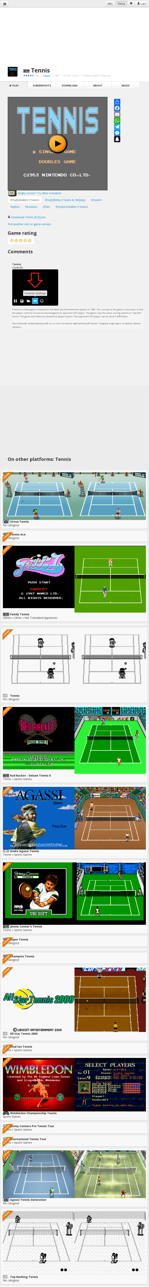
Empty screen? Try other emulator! (39, 193)
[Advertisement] (74, 35)
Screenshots (42, 85)
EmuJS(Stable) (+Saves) (24, 200)
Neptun (15, 207)
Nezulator (31, 207)
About (97, 85)
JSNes (46, 207)
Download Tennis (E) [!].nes (28, 217)
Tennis (46, 75)
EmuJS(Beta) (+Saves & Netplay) (65, 200)
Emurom (96, 200)
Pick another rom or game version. (29, 224)
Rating (121, 3)
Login (143, 3)
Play (15, 85)
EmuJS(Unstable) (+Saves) (72, 207)
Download (70, 85)
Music (126, 85)
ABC (110, 3)
